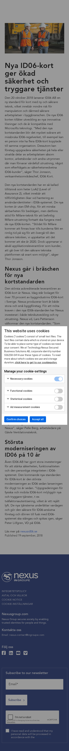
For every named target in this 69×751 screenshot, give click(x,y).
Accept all (38, 419)
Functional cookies (21, 390)
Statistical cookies (21, 399)
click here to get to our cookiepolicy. (36, 362)
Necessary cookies (21, 378)
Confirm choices (16, 419)
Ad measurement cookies (25, 407)
